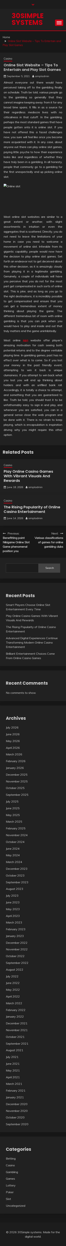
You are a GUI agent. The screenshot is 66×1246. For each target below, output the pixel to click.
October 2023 (15, 875)
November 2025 (17, 781)
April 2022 (13, 996)
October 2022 (15, 956)
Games (10, 1178)
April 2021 (13, 1077)
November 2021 (17, 1030)
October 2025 (15, 788)
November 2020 (17, 1111)
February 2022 (15, 1010)
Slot (8, 1199)
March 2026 (14, 754)
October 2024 (15, 842)
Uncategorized (15, 1205)
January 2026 (15, 768)
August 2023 (14, 889)
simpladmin (42, 76)
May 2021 (13, 1070)
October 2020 (15, 1117)
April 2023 (13, 916)
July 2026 (12, 727)
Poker (10, 1192)
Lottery (11, 1185)
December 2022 (16, 943)
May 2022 (13, 989)
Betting (11, 1158)
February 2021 (15, 1090)
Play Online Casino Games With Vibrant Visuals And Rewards (28, 476)
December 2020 (16, 1104)
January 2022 (15, 1016)
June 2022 (13, 983)
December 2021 (16, 1023)
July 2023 (12, 895)
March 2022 (14, 1003)
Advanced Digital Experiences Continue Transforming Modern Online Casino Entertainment (32, 642)
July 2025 (12, 801)
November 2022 (17, 949)
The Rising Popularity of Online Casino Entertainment (32, 509)
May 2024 (13, 855)
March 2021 (14, 1084)
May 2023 (13, 909)
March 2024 (14, 862)
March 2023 (14, 922)
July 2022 (12, 976)
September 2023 (17, 882)
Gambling (12, 1172)
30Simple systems (28, 19)
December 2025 (16, 774)
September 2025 (17, 794)
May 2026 (13, 741)
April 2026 (13, 748)
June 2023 (13, 902)
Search (49, 568)
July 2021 (12, 1057)
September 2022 (17, 963)
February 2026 (15, 761)
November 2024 (17, 835)
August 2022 (14, 969)
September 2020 (17, 1124)
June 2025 (13, 808)
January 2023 (15, 936)
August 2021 (14, 1050)
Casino (8, 58)
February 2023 (15, 929)
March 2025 (14, 821)
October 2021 (15, 1037)
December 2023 (16, 869)
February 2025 (15, 828)
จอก (25, 340)
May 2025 (13, 815)
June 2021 (13, 1063)
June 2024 (13, 848)
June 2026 (13, 734)
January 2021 (15, 1097)
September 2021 (17, 1043)
